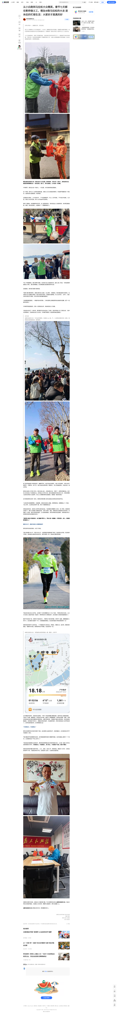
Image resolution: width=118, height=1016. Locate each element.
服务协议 (35, 1005)
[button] (91, 12)
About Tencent (30, 1005)
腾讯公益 (56, 1005)
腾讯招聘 (52, 1005)
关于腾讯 (25, 1005)
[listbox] (46, 944)
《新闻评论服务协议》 (42, 964)
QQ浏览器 (61, 1005)
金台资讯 (25, 948)
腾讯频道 (65, 1005)
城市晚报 (25, 937)
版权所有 (48, 1011)
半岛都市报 (25, 959)
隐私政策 (39, 1005)
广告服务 (48, 1005)
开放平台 (44, 1005)
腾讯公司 (44, 1011)
